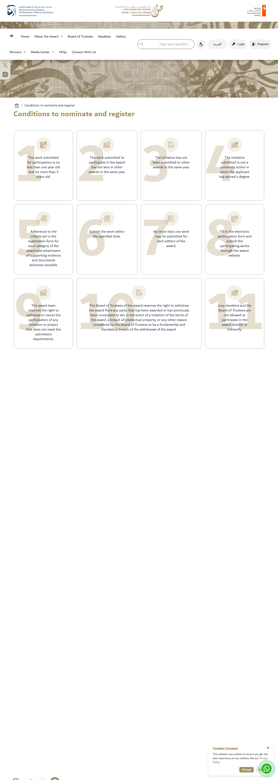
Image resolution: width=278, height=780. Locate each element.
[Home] (17, 105)
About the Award (46, 36)
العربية (217, 44)
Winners (16, 52)
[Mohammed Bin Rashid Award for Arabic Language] (139, 10)
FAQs (63, 52)
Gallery (121, 36)
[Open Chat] (266, 768)
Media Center (40, 52)
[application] (60, 36)
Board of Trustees (80, 36)
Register (262, 44)
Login (240, 44)
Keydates (104, 36)
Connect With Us (84, 52)
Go (189, 44)
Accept (246, 769)
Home (25, 36)
